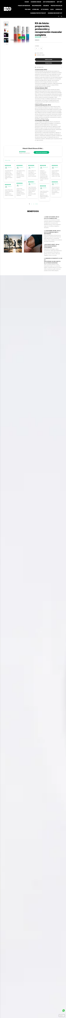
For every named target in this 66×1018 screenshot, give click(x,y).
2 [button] (31, 204)
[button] (11, 34)
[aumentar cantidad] (41, 48)
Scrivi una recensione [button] (41, 152)
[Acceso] (58, 16)
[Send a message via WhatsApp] (63, 1010)
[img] (8, 165)
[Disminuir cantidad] (36, 48)
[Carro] (61, 16)
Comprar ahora (48, 62)
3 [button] (33, 204)
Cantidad (37, 45)
